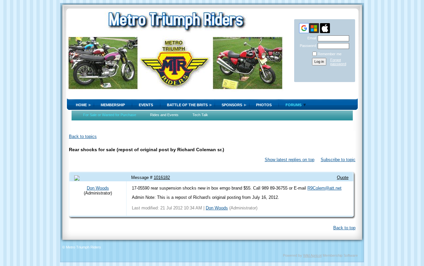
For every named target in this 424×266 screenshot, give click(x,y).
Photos (264, 105)
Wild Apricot (312, 255)
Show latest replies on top (289, 159)
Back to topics (83, 136)
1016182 (162, 177)
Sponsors (232, 105)
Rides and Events (164, 115)
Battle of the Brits (187, 105)
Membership (113, 105)
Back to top (344, 227)
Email (310, 38)
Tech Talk (200, 115)
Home (81, 105)
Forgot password (338, 62)
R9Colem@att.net (324, 188)
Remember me (330, 54)
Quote (342, 177)
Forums (293, 105)
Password (306, 46)
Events (146, 105)
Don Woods (98, 188)
